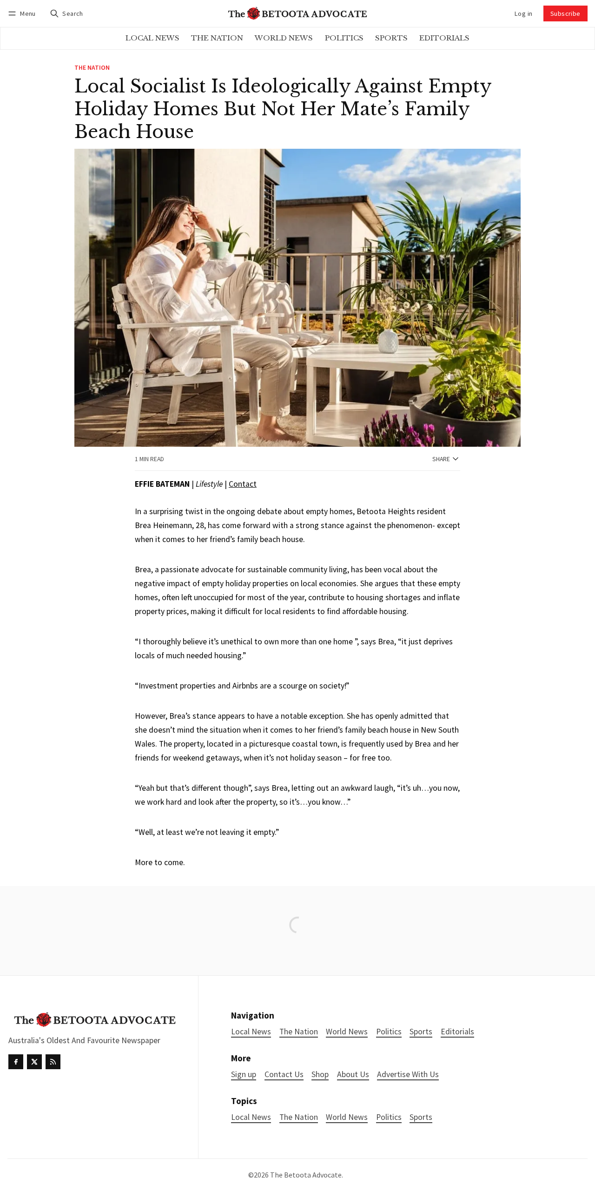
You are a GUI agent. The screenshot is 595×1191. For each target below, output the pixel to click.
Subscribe (565, 13)
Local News (251, 1117)
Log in (523, 13)
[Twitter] (34, 1061)
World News (347, 1117)
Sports (421, 1117)
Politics (389, 1117)
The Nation (92, 68)
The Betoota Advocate (306, 1174)
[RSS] (53, 1061)
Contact (243, 484)
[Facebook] (15, 1061)
